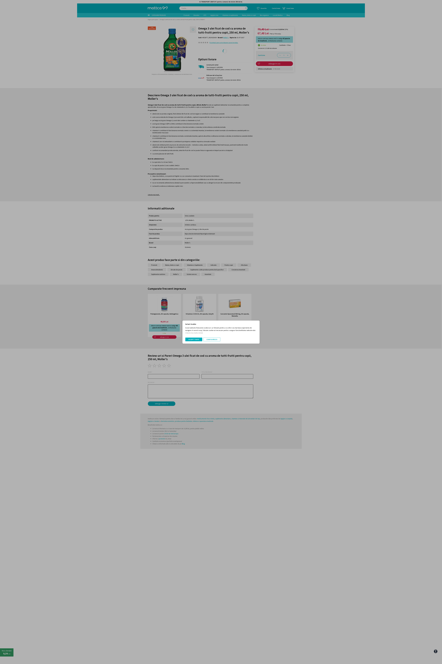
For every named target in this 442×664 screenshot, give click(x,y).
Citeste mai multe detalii (194, 333)
